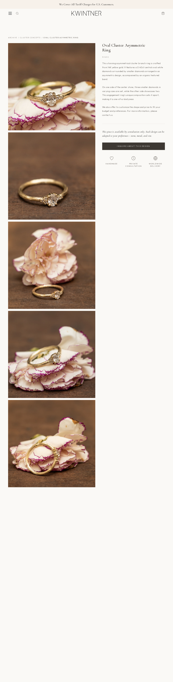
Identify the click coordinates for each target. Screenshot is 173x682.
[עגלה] (163, 13)
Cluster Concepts (30, 38)
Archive (12, 38)
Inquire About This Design (133, 146)
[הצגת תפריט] (10, 13)
